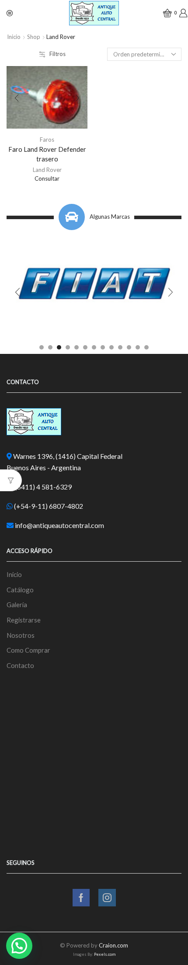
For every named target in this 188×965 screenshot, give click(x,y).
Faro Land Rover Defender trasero (47, 154)
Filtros (57, 53)
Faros (47, 139)
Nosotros (21, 635)
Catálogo (20, 590)
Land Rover (47, 169)
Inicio (14, 36)
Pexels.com (104, 954)
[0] (164, 13)
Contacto (20, 665)
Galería (17, 604)
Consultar (47, 178)
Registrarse (24, 620)
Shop (33, 36)
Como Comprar (28, 650)
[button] (41, 347)
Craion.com (113, 945)
